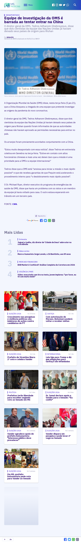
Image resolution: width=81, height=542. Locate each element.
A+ (11, 539)
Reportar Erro (42, 216)
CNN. (14, 204)
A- (5, 539)
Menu (30, 5)
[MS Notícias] (12, 5)
